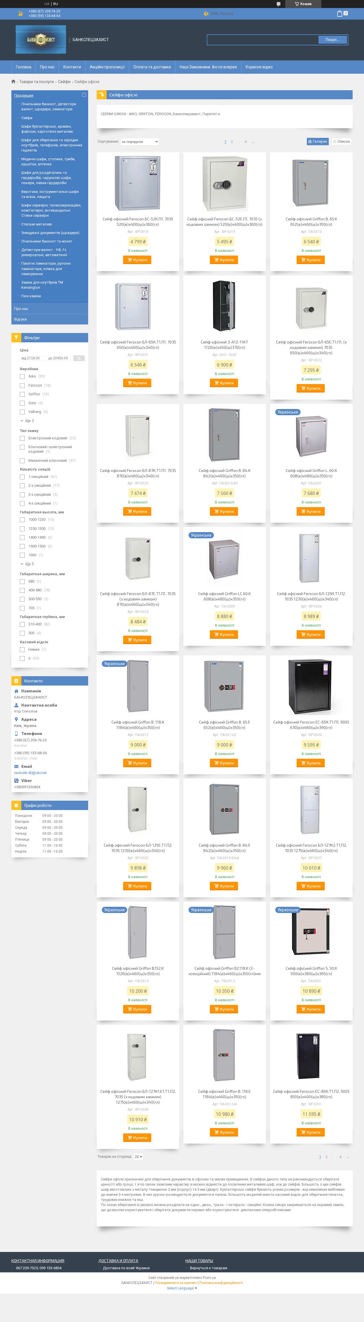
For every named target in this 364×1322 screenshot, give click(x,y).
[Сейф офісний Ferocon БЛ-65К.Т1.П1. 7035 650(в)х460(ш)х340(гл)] (138, 306)
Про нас (47, 67)
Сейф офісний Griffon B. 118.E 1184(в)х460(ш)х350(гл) (224, 1094)
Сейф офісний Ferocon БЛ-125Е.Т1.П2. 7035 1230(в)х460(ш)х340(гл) (138, 848)
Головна (23, 67)
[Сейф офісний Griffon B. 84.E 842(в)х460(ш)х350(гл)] (224, 809)
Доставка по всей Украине (126, 1268)
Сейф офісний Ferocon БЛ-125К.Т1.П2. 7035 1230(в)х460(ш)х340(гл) (311, 596)
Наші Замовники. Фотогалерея (208, 67)
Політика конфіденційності (221, 1283)
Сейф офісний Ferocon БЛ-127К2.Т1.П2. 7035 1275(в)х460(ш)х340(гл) (311, 848)
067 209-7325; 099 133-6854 (38, 1268)
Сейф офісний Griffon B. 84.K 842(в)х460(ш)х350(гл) (225, 473)
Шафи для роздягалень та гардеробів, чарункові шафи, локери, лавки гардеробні (46, 177)
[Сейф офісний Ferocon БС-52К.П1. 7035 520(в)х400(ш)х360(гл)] (138, 183)
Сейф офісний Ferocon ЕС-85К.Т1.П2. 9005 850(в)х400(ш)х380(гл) (311, 1094)
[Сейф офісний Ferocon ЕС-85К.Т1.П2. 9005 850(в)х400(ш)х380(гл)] (311, 1056)
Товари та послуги (36, 81)
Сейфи (64, 81)
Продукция (23, 95)
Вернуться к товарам (208, 1268)
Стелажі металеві (36, 224)
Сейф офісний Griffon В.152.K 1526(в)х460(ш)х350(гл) (138, 971)
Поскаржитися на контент (176, 1283)
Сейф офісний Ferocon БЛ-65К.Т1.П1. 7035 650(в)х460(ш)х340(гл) (138, 345)
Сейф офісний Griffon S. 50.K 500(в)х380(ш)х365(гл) (311, 971)
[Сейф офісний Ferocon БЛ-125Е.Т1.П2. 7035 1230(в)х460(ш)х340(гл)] (138, 809)
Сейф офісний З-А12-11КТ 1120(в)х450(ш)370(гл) (224, 345)
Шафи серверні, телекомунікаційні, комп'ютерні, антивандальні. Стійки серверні (51, 210)
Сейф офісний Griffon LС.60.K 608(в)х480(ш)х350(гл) (224, 596)
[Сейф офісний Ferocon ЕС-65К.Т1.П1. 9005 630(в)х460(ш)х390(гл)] (311, 686)
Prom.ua (209, 1278)
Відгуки (20, 319)
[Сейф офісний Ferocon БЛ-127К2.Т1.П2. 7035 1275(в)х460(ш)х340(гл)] (311, 809)
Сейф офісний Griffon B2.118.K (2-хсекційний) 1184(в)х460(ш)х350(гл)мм (225, 971)
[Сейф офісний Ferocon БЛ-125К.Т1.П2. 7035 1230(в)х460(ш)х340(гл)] (311, 558)
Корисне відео (259, 67)
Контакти (72, 67)
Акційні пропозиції (107, 67)
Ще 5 (29, 564)
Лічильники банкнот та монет (47, 241)
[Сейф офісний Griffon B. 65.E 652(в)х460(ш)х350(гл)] (224, 686)
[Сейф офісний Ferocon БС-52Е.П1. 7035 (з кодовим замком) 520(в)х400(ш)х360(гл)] (224, 183)
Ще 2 (29, 421)
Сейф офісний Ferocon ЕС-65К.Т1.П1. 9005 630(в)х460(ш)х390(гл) (311, 725)
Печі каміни (31, 296)
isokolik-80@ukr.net (30, 773)
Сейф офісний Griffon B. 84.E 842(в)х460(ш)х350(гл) (225, 848)
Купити (140, 259)
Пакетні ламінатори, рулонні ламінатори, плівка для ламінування (46, 268)
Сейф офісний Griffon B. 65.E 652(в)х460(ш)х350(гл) (224, 725)
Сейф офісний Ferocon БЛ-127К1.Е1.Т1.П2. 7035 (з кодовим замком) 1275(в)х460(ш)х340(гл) (138, 1096)
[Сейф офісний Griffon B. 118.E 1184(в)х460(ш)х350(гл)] (224, 1056)
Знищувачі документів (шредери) (50, 233)
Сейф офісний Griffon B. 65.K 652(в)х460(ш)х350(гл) (311, 221)
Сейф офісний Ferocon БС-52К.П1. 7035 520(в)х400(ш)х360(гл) (138, 221)
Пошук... (333, 39)
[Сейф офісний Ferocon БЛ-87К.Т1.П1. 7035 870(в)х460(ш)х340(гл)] (138, 435)
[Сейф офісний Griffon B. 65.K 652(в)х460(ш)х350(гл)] (311, 183)
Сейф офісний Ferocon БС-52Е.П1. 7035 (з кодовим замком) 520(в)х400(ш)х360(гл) (224, 221)
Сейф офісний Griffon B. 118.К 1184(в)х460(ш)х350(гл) (137, 725)
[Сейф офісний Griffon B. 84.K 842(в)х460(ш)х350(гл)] (224, 435)
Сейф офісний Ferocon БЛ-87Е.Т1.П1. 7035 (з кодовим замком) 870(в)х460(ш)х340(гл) (138, 599)
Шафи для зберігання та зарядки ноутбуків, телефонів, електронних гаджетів (51, 145)
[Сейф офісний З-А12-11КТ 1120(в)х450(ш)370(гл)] (224, 306)
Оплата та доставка (152, 67)
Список (344, 141)
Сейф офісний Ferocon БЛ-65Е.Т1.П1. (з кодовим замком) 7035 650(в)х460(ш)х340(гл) (311, 347)
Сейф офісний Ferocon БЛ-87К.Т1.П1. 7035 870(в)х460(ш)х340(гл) (138, 473)
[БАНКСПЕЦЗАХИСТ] (41, 40)
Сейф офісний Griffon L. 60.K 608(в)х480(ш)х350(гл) (311, 473)
